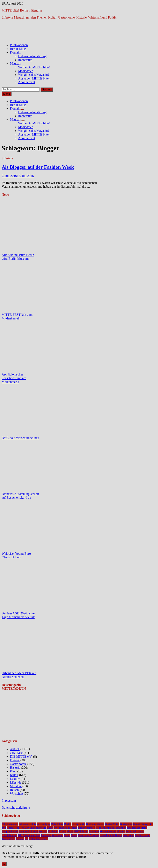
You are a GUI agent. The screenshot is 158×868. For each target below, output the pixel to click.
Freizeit (15, 760)
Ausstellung (43, 824)
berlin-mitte (78, 824)
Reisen (14, 790)
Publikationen (19, 45)
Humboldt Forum (28, 831)
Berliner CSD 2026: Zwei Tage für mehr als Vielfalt (18, 615)
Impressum (25, 60)
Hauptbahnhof (10, 831)
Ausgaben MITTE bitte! (34, 78)
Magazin (15, 63)
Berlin (67, 824)
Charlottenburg (37, 827)
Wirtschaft (16, 793)
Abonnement (26, 82)
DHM (50, 827)
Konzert (42, 831)
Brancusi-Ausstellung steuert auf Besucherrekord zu (20, 495)
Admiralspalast (10, 824)
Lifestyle (7, 158)
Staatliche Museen (88, 835)
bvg (4, 827)
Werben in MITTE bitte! (34, 67)
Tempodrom (8, 838)
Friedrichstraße (86, 827)
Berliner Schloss (95, 824)
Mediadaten (25, 71)
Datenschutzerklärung (32, 56)
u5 (26, 838)
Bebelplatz (57, 824)
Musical (120, 831)
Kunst (62, 831)
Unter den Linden (38, 838)
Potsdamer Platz (31, 835)
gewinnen (120, 827)
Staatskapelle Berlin (111, 835)
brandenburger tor (143, 824)
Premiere (46, 835)
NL (20, 835)
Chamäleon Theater (18, 827)
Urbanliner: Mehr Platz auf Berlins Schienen (19, 674)
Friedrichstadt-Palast (65, 827)
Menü (6, 93)
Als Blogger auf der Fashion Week (38, 167)
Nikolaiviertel (9, 835)
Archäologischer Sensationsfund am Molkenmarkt (14, 378)
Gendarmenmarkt (105, 827)
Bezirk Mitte (112, 824)
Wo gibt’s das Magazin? (33, 74)
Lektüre (15, 778)
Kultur (14, 775)
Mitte (69, 831)
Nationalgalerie (135, 831)
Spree (74, 835)
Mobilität (16, 786)
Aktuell (15, 749)
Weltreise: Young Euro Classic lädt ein (16, 555)
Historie (15, 767)
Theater (20, 838)
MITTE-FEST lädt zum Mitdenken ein (17, 316)
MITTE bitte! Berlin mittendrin (22, 10)
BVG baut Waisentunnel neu (20, 438)
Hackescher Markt (137, 827)
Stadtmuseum (142, 835)
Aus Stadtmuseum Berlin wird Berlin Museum (18, 256)
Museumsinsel (108, 831)
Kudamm (53, 831)
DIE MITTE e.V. (21, 756)
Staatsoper (128, 835)
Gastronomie (18, 764)
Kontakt (15, 52)
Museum (94, 831)
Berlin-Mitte (18, 48)
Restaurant (57, 835)
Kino (13, 771)
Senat (67, 835)
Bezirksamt (126, 824)
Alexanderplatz (27, 824)
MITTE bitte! (80, 831)
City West (16, 753)
